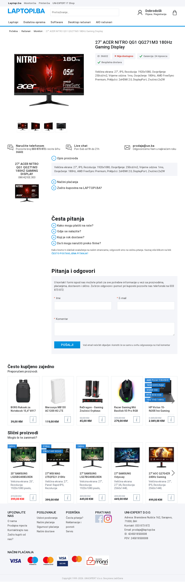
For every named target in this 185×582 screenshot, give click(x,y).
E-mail (121, 298)
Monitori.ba (30, 3)
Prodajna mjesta (17, 525)
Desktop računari (79, 22)
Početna (13, 31)
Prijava (148, 14)
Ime (57, 298)
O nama (12, 521)
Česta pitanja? (74, 517)
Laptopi (13, 22)
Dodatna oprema (34, 22)
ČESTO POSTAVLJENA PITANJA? (69, 253)
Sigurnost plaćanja (48, 526)
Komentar (61, 319)
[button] (173, 401)
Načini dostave (46, 531)
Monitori (38, 31)
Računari (26, 31)
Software (57, 22)
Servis (69, 531)
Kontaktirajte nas (18, 530)
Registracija (160, 14)
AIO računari (104, 22)
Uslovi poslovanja (47, 517)
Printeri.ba (44, 3)
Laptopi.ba (14, 3)
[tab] (114, 158)
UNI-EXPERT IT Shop (64, 3)
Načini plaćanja (46, 522)
